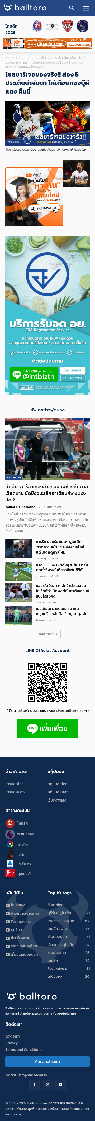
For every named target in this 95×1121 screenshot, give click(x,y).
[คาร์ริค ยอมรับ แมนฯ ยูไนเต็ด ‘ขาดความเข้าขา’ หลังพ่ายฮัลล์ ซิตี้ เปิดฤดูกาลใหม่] (18, 548)
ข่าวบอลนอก (15, 792)
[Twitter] (47, 1085)
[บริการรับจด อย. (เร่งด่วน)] (47, 393)
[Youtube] (60, 1085)
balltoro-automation (20, 507)
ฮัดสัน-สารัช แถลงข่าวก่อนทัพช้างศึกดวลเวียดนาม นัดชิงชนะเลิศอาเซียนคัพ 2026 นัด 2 (46, 493)
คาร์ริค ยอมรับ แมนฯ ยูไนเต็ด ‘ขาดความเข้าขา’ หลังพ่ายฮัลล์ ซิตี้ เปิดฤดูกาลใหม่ (60, 547)
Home (9, 57)
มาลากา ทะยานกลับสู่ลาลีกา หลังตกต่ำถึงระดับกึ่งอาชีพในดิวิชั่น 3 (62, 567)
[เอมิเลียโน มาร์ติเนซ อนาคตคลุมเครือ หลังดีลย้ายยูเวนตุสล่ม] (18, 615)
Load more (45, 633)
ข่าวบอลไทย (14, 477)
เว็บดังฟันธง (57, 800)
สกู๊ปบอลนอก (58, 792)
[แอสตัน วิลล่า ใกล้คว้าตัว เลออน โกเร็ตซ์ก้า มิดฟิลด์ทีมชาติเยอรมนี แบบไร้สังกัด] (18, 592)
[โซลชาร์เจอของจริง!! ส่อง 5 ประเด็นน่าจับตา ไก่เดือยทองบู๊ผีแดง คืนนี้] (47, 145)
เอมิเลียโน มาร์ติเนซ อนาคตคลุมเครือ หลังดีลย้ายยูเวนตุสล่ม (62, 611)
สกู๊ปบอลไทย (58, 784)
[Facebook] (34, 1085)
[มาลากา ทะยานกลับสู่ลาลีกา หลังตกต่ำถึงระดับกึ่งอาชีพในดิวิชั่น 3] (18, 571)
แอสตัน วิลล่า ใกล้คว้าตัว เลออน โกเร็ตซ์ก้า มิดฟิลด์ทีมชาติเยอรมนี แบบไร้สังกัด (62, 591)
